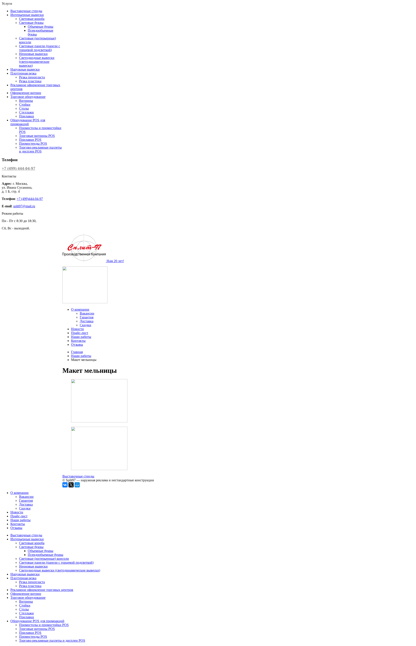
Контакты (78, 340)
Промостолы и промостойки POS (44, 625)
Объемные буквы (40, 26)
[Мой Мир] (77, 484)
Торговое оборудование (28, 97)
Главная (77, 352)
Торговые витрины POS (37, 136)
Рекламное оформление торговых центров (41, 590)
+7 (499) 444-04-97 (18, 168)
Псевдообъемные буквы (45, 555)
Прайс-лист (79, 333)
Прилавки (26, 116)
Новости (77, 329)
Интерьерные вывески (27, 15)
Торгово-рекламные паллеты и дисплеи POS (40, 149)
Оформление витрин (25, 93)
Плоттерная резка (23, 73)
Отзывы (77, 344)
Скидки (85, 325)
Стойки (24, 104)
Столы (24, 108)
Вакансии (87, 313)
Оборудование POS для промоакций (27, 122)
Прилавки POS (30, 139)
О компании (80, 309)
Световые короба (31, 19)
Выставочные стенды (26, 11)
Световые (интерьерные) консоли (44, 558)
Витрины (26, 100)
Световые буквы (31, 22)
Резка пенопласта (32, 77)
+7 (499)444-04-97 (30, 199)
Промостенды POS (33, 143)
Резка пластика (30, 81)
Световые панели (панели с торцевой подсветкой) (39, 48)
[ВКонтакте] (65, 484)
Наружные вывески (25, 69)
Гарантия (86, 317)
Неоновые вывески (33, 54)
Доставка (86, 321)
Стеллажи (26, 112)
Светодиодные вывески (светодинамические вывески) (36, 61)
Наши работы (81, 337)
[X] (71, 484)
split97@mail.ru (24, 206)
